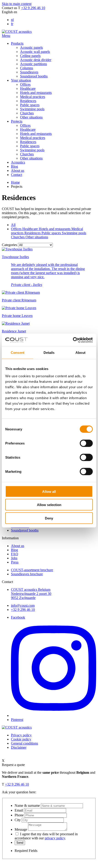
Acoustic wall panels (35, 52)
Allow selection (49, 505)
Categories (9, 245)
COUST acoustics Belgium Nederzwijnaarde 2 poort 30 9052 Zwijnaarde (31, 594)
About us (17, 546)
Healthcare (28, 88)
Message (21, 829)
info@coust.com (23, 605)
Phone (19, 815)
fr (12, 24)
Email (19, 810)
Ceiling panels (30, 56)
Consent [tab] (17, 353)
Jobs (14, 558)
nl (12, 20)
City (18, 820)
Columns (26, 68)
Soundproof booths (34, 76)
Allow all (49, 491)
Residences (28, 101)
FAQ (14, 554)
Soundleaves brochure (27, 574)
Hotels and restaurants (36, 93)
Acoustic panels (31, 47)
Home (15, 182)
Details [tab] (49, 353)
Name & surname (27, 805)
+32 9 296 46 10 (33, 8)
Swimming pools (32, 109)
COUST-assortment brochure (32, 570)
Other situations (31, 117)
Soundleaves (29, 72)
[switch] (86, 443)
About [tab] (80, 353)
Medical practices (32, 97)
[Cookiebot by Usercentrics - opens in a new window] (73, 340)
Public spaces (29, 105)
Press (14, 562)
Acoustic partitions (33, 64)
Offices (25, 84)
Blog (14, 550)
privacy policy (55, 838)
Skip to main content (16, 4)
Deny (49, 518)
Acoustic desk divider (35, 60)
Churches (27, 113)
